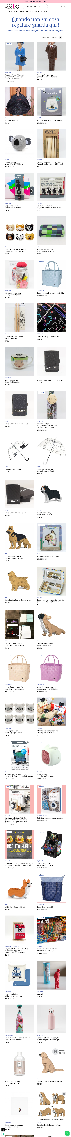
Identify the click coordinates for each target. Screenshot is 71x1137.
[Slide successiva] (31, 187)
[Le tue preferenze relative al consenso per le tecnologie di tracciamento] (3, 1134)
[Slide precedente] (8, 187)
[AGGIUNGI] (31, 68)
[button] (54, 38)
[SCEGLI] (63, 243)
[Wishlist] (57, 7)
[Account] (61, 7)
